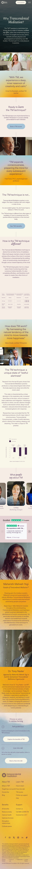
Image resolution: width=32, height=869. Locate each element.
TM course (19, 792)
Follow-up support (22, 795)
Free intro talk (20, 789)
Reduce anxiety (7, 812)
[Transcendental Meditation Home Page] (4, 2)
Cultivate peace (7, 826)
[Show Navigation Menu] (29, 2)
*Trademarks (19, 859)
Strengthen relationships (6, 822)
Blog (3, 795)
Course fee (5, 792)
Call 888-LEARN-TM (22, 812)
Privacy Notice (3, 860)
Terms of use (11, 860)
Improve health (6, 815)
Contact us (19, 809)
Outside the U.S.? (21, 815)
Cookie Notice (26, 860)
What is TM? (6, 786)
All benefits (5, 809)
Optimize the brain (8, 818)
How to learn (20, 786)
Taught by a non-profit (9, 789)
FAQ (17, 798)
